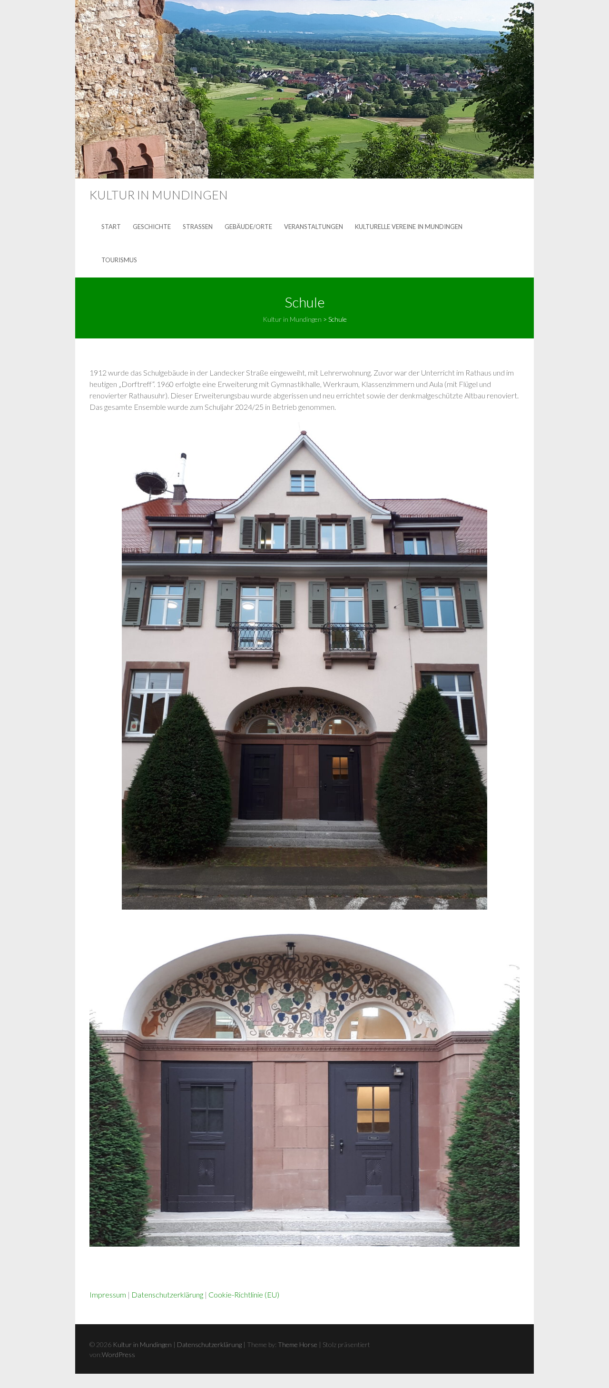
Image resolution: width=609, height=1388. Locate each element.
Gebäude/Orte (248, 226)
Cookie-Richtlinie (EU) (243, 1294)
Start (111, 226)
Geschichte (152, 226)
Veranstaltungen (313, 226)
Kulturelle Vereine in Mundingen (408, 226)
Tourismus (119, 260)
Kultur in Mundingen (158, 195)
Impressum (107, 1294)
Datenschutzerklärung (167, 1294)
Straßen (198, 226)
